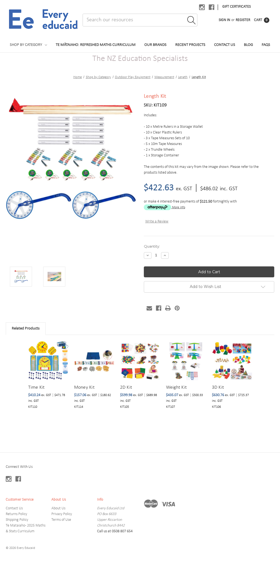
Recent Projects (190, 45)
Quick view (47, 354)
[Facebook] (158, 308)
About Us (58, 508)
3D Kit (218, 387)
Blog (248, 45)
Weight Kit (176, 387)
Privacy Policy (61, 514)
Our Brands (155, 45)
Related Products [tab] (26, 328)
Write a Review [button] (156, 221)
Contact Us (224, 45)
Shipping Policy (17, 520)
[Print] (168, 308)
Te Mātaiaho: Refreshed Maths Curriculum (96, 45)
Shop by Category (26, 45)
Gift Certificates (236, 7)
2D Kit (126, 387)
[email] (149, 308)
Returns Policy (16, 514)
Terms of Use (61, 520)
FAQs (266, 45)
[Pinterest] (177, 308)
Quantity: (152, 246)
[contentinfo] (140, 507)
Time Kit (36, 387)
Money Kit (84, 387)
